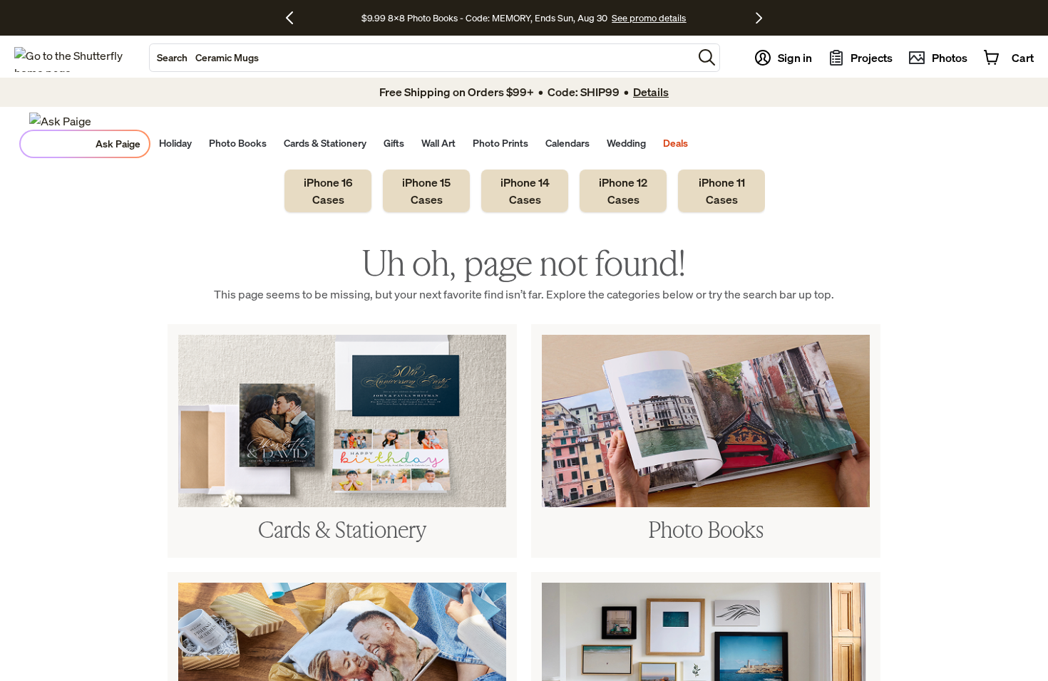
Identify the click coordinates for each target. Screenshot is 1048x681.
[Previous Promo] (295, 17)
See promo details (649, 17)
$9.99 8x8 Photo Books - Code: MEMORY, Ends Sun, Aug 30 (484, 17)
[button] (706, 57)
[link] (327, 191)
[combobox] (421, 57)
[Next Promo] (759, 18)
